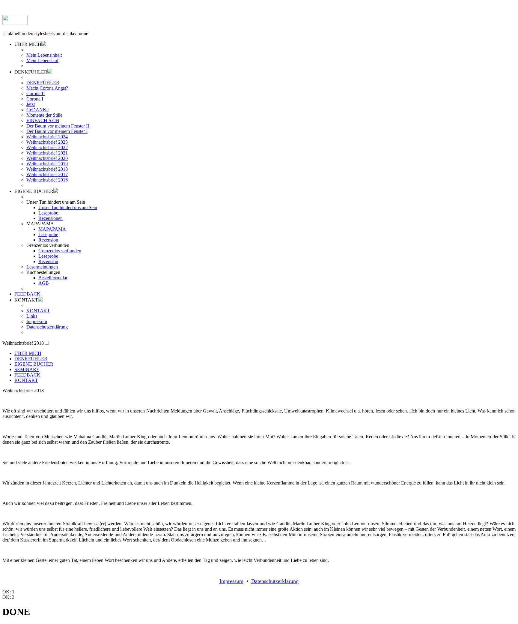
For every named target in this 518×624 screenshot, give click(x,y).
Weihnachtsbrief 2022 (47, 147)
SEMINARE (26, 369)
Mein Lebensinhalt (44, 55)
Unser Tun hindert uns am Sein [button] (55, 202)
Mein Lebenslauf (42, 60)
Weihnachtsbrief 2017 (47, 174)
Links (31, 316)
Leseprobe (48, 212)
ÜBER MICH (27, 353)
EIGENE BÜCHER (33, 364)
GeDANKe (37, 109)
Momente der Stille (44, 115)
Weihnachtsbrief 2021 (47, 152)
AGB (43, 283)
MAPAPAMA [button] (40, 223)
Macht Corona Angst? (47, 88)
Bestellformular (52, 277)
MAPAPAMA (52, 229)
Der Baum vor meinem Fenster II (57, 125)
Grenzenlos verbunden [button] (47, 245)
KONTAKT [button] (26, 299)
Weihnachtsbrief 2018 (47, 169)
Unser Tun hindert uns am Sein (67, 207)
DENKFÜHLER (42, 82)
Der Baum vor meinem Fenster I (57, 131)
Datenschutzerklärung (47, 326)
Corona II (35, 93)
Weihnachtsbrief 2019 (47, 163)
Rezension (48, 239)
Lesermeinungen (42, 266)
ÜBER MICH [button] (27, 44)
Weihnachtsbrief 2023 (47, 142)
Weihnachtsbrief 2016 (47, 179)
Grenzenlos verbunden (59, 250)
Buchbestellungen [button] (43, 272)
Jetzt (30, 104)
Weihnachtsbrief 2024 (47, 136)
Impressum (36, 321)
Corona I (34, 98)
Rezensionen (50, 218)
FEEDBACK (27, 293)
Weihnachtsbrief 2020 (47, 158)
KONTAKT (38, 310)
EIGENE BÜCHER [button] (33, 191)
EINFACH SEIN (42, 120)
